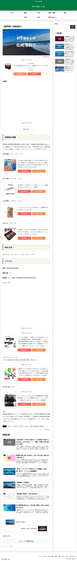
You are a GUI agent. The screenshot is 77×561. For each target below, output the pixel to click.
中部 (33, 426)
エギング (17, 426)
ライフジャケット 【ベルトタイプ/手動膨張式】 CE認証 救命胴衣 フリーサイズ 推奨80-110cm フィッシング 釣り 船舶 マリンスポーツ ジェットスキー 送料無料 (33, 398)
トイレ (23, 426)
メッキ (28, 426)
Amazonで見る (20, 73)
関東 (45, 556)
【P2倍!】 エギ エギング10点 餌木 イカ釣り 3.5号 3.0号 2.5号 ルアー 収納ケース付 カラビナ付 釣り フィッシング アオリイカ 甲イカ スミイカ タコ (33, 232)
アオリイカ (11, 426)
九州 (67, 556)
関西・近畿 (54, 556)
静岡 (5, 426)
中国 (63, 556)
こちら (13, 387)
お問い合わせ (72, 556)
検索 (56, 24)
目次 (24, 129)
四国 (59, 556)
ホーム (40, 556)
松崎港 (37, 426)
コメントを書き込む (26, 541)
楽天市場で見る (34, 73)
